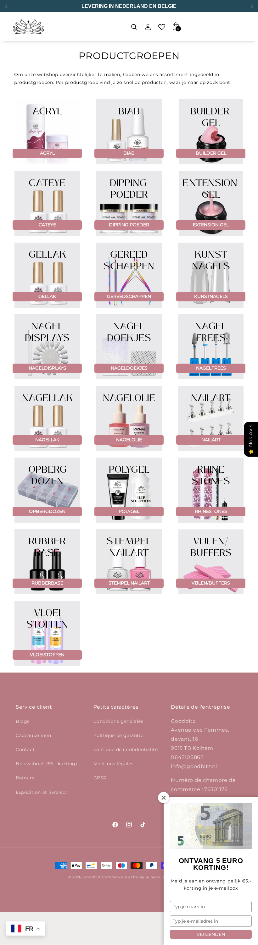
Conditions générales (118, 721)
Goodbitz (92, 877)
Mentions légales (113, 763)
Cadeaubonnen (33, 735)
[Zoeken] (134, 27)
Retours (25, 778)
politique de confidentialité (125, 749)
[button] (120, 27)
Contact (25, 749)
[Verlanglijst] (162, 27)
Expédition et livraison (42, 792)
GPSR (100, 778)
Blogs (23, 721)
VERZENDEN (211, 934)
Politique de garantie (118, 735)
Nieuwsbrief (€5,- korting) (46, 763)
